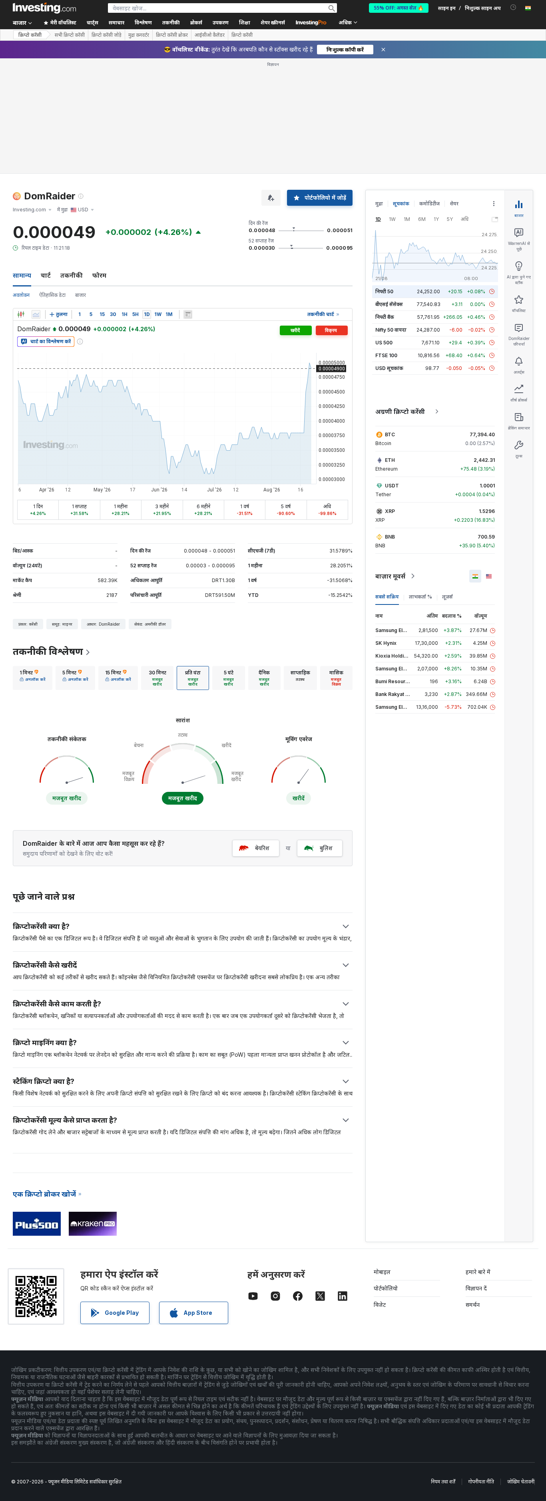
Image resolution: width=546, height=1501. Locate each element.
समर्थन (473, 1304)
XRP (390, 511)
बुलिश (326, 848)
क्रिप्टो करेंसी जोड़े (107, 35)
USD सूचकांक (389, 368)
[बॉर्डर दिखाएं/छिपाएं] (187, 314)
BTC (390, 434)
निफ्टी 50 (384, 291)
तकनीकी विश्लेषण (48, 651)
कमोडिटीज (429, 204)
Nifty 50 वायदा (391, 330)
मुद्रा (379, 204)
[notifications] (513, 7)
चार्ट (46, 275)
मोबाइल (382, 1271)
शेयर (454, 204)
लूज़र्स (447, 597)
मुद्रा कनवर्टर (138, 35)
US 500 (384, 343)
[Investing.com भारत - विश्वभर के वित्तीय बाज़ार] (44, 8)
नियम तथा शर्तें (443, 1482)
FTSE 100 (386, 355)
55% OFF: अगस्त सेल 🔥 (399, 7)
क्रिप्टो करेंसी (30, 35)
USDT (392, 486)
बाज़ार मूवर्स (390, 576)
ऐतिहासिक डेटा (52, 295)
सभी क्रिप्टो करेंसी (70, 35)
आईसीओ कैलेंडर (210, 35)
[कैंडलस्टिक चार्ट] (20, 314)
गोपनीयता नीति (481, 1482)
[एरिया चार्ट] (36, 314)
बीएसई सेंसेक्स (389, 304)
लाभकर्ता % (420, 597)
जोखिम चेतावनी (520, 1482)
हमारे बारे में (478, 1271)
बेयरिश (262, 848)
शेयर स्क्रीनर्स (273, 22)
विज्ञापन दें (476, 1288)
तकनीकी (71, 275)
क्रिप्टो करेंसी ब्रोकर (172, 35)
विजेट (380, 1304)
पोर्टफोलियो (386, 1288)
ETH (390, 460)
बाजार (80, 295)
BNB (390, 537)
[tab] (32, 678)
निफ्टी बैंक (384, 317)
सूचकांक (401, 204)
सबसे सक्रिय (387, 597)
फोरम (99, 275)
